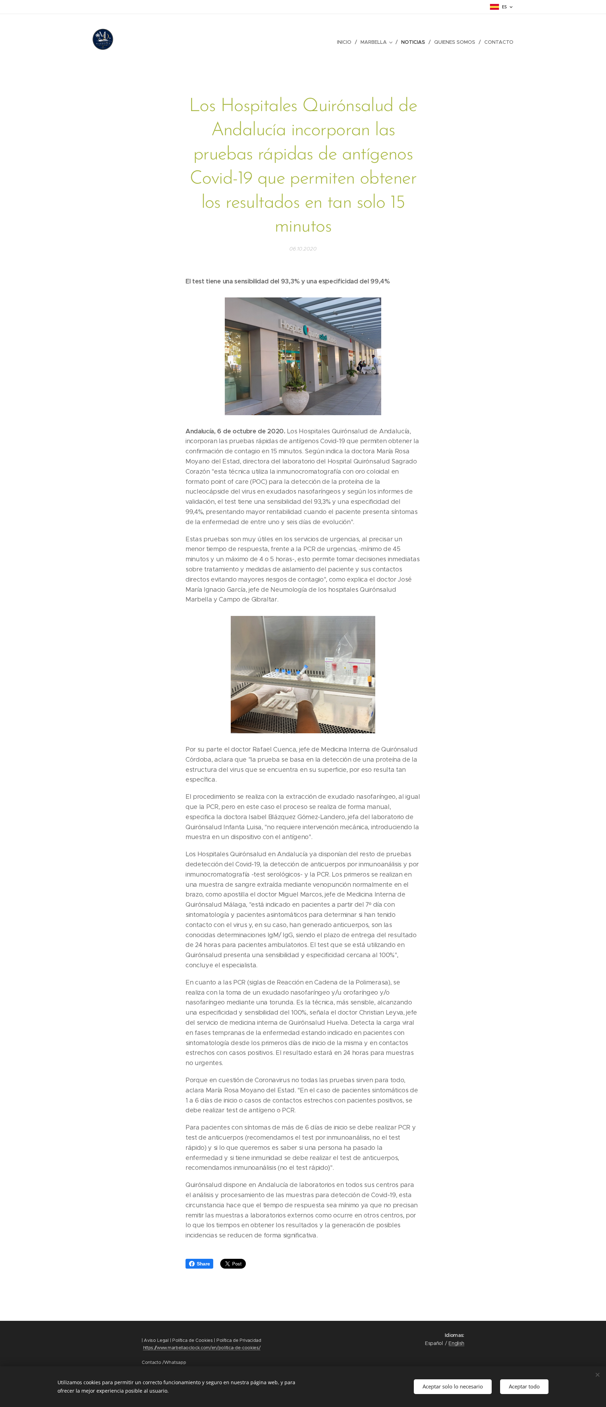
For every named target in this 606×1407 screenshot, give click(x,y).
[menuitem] (346, 42)
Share (203, 1264)
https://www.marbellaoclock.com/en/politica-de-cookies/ (202, 1347)
